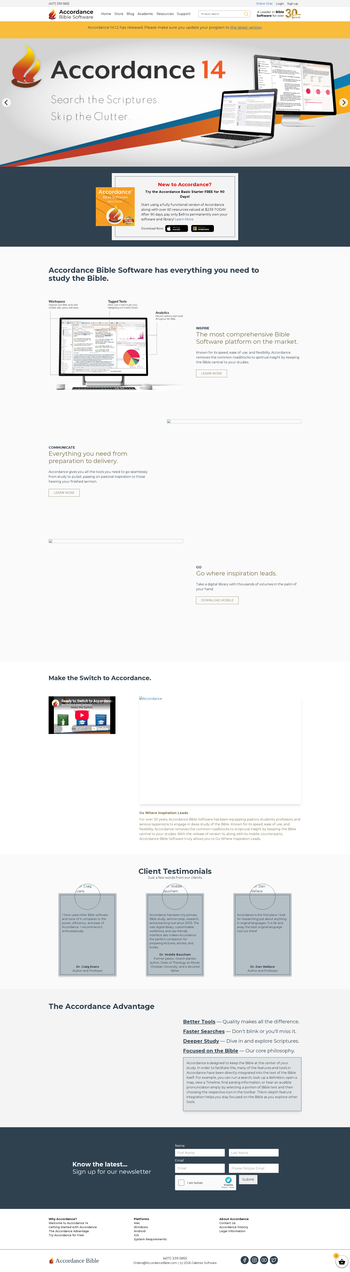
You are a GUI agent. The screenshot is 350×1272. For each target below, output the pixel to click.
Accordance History (233, 1227)
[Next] (343, 102)
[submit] (246, 14)
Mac (137, 1223)
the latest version (246, 27)
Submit (248, 1179)
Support (184, 14)
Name (181, 1146)
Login (280, 3)
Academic (145, 14)
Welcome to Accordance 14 (68, 1223)
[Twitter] (274, 1260)
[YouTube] (264, 1260)
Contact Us (227, 1223)
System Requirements (150, 1239)
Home (106, 14)
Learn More (184, 219)
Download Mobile (217, 600)
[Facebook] (245, 1260)
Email (180, 1160)
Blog (130, 14)
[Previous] (6, 102)
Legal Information (232, 1231)
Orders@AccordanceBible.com (155, 1263)
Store (118, 14)
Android (139, 1231)
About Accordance (234, 1219)
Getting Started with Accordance (73, 1227)
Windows (141, 1227)
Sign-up (292, 3)
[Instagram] (254, 1260)
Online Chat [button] (264, 3)
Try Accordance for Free (66, 1235)
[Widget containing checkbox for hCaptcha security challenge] (205, 1182)
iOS (136, 1235)
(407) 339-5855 (59, 3)
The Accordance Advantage (69, 1231)
